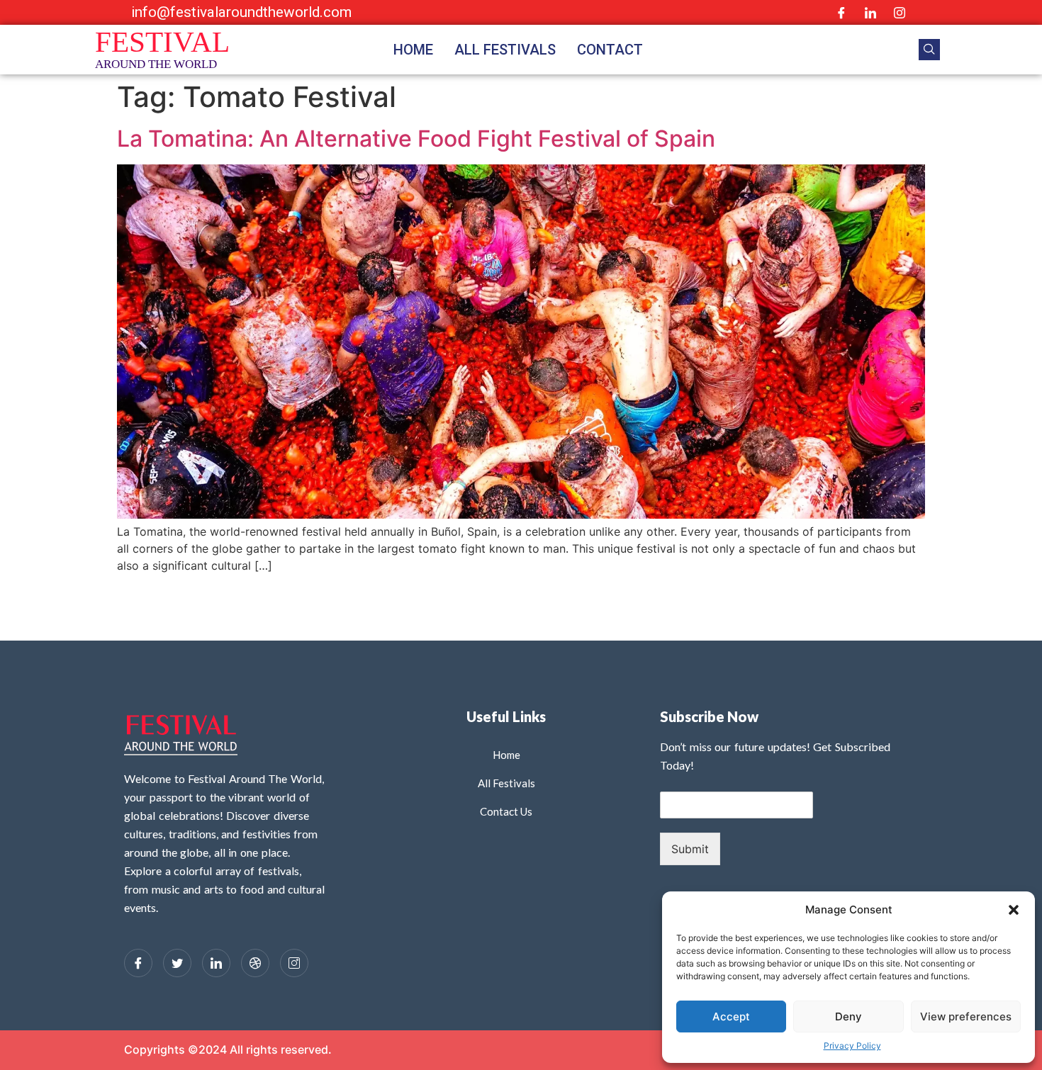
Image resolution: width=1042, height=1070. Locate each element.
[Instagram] (899, 12)
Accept (731, 1016)
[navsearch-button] (929, 49)
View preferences (966, 1016)
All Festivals (505, 49)
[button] (1014, 910)
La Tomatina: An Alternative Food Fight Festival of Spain (416, 138)
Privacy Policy (852, 1045)
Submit (690, 849)
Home (413, 49)
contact (610, 49)
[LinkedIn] (870, 12)
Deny (848, 1016)
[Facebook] (841, 12)
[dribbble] (255, 963)
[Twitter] (177, 963)
